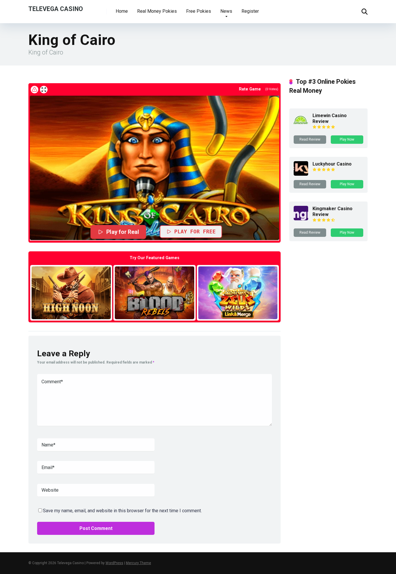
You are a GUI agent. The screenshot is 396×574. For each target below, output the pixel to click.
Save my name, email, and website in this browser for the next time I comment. (122, 510)
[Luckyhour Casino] (301, 174)
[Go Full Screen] (44, 89)
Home (122, 11)
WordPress (114, 563)
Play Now (347, 139)
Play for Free (195, 231)
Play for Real (122, 231)
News (226, 11)
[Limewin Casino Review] (301, 125)
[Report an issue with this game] (34, 89)
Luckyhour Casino (332, 164)
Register (250, 11)
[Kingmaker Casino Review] (301, 218)
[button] (154, 167)
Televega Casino (55, 8)
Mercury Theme (138, 563)
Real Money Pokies (157, 11)
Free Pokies (198, 11)
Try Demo (71, 292)
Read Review (309, 139)
